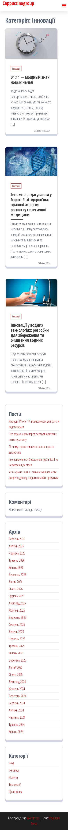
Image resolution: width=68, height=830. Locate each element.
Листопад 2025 (17, 603)
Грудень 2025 (16, 596)
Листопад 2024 (17, 681)
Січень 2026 (16, 589)
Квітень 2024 (16, 731)
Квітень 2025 (16, 653)
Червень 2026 (17, 553)
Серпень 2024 (17, 703)
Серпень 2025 (17, 624)
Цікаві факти (15, 791)
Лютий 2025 (15, 667)
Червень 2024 (17, 717)
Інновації (16, 68)
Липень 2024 (16, 710)
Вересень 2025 (17, 617)
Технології (15, 784)
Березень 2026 (17, 574)
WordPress (33, 818)
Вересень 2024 (17, 696)
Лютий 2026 (15, 581)
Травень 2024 (17, 724)
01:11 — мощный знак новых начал (30, 79)
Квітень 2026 (16, 567)
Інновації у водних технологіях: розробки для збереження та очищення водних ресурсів (30, 335)
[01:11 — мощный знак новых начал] (31, 43)
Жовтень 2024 (17, 688)
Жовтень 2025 (17, 610)
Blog (11, 763)
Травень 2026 (17, 560)
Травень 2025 (17, 646)
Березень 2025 (17, 660)
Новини (13, 777)
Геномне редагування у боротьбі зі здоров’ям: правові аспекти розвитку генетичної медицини (31, 204)
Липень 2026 (16, 546)
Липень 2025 (16, 631)
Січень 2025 (16, 674)
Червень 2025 (17, 638)
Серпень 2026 (17, 539)
